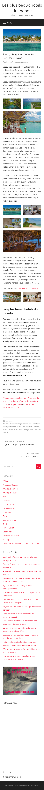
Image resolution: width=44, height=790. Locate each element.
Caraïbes (34, 401)
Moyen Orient (16, 404)
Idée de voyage (9, 520)
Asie (27, 401)
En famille (7, 512)
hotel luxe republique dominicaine (19, 424)
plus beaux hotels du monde (28, 427)
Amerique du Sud (16, 401)
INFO (5, 524)
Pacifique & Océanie (11, 408)
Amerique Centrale (18, 398)
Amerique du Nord (10, 489)
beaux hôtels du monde (28, 288)
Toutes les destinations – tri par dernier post (21, 543)
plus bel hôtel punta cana (13, 430)
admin (26, 62)
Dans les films (8, 504)
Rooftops (6, 539)
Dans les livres (9, 508)
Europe (6, 404)
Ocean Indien (28, 404)
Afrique (6, 398)
